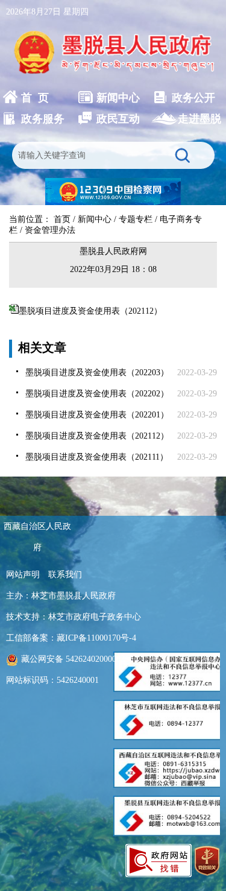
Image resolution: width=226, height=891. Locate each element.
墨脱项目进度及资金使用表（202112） (90, 310)
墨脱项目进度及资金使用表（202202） (97, 393)
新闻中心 (94, 219)
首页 (62, 219)
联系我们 (65, 574)
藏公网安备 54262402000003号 (77, 659)
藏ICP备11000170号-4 (96, 637)
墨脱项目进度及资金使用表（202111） (96, 456)
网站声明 (23, 574)
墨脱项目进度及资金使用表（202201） (97, 414)
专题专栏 (135, 219)
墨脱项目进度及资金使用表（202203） (97, 372)
